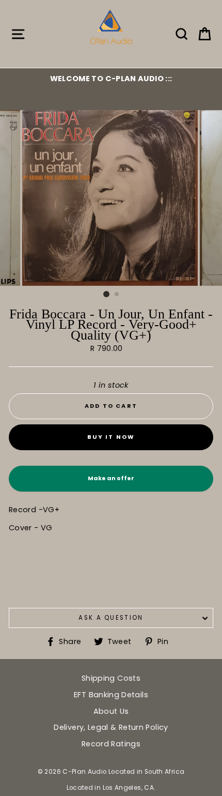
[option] (111, 78)
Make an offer (111, 483)
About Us (111, 711)
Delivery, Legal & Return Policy (111, 727)
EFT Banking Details (111, 695)
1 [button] (106, 294)
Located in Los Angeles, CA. (111, 788)
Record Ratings (111, 744)
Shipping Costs (111, 678)
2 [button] (117, 294)
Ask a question (110, 618)
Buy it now (111, 437)
